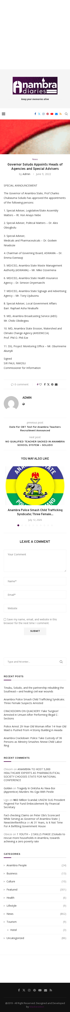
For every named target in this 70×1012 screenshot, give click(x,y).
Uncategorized (36, 938)
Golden (8, 788)
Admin (26, 174)
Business (36, 873)
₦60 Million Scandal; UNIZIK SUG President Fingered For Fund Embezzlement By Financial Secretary (34, 803)
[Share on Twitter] (48, 384)
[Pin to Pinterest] (52, 384)
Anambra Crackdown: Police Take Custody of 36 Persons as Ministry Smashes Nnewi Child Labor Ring (33, 741)
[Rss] (61, 114)
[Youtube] (52, 114)
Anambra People (36, 865)
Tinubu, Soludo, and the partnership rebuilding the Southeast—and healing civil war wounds (34, 689)
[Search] (66, 114)
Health (36, 897)
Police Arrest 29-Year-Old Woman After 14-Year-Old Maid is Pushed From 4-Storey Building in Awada (35, 728)
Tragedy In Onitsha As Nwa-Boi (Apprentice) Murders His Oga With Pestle (29, 790)
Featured (36, 889)
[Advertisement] (35, 34)
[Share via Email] (56, 384)
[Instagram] (43, 114)
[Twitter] (39, 114)
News (36, 914)
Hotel (38, 930)
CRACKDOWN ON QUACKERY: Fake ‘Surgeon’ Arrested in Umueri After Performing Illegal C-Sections (31, 714)
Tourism (36, 921)
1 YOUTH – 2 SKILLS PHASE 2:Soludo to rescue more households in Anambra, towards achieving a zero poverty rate (34, 837)
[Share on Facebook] (45, 384)
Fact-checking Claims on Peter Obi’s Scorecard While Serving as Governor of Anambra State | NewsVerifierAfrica (32, 818)
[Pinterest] (47, 114)
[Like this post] (40, 384)
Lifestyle (36, 905)
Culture (36, 881)
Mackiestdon (36, 1006)
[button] (9, 496)
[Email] (56, 114)
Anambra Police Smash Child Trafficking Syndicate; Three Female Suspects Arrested (34, 701)
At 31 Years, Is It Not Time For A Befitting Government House (33, 824)
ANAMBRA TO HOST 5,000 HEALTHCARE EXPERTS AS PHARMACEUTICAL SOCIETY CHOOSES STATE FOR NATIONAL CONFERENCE (32, 774)
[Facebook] (35, 114)
